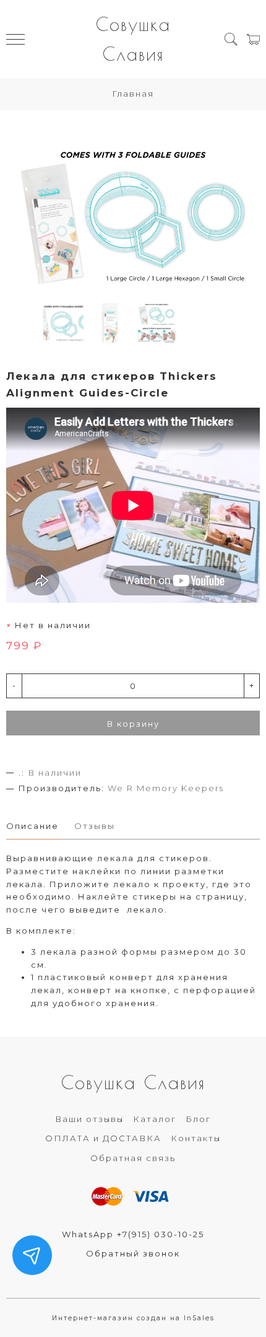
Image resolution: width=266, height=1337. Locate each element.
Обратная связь (133, 1158)
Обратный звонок (133, 1253)
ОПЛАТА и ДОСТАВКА (103, 1138)
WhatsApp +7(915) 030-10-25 (133, 1234)
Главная (133, 94)
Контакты (196, 1138)
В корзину (133, 724)
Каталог (154, 1119)
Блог (198, 1119)
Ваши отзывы (89, 1119)
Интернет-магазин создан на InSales (133, 1318)
